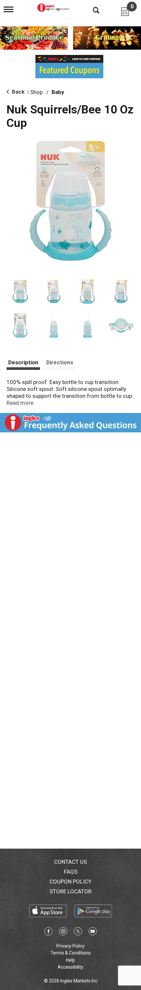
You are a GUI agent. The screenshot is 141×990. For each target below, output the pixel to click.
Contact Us (70, 861)
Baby (57, 92)
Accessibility (70, 967)
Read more (20, 402)
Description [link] (23, 362)
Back (17, 91)
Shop (36, 92)
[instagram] (63, 932)
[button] (20, 291)
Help (70, 960)
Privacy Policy (70, 946)
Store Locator (70, 891)
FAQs (70, 871)
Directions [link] (59, 362)
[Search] (91, 10)
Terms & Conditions (70, 952)
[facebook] (48, 932)
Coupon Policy (70, 881)
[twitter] (78, 932)
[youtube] (93, 932)
